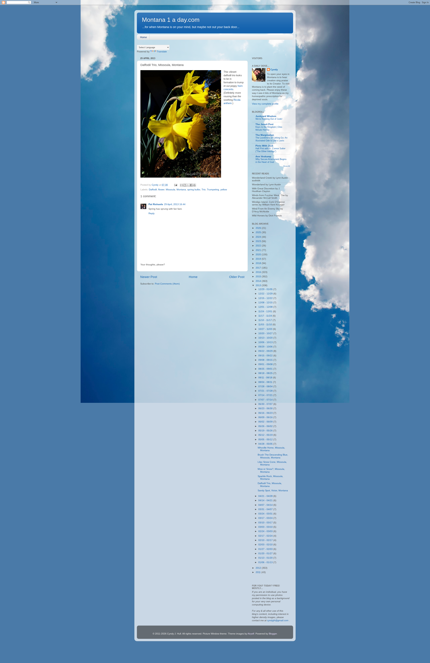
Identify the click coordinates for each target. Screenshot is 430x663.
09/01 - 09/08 (265, 364)
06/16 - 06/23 (265, 413)
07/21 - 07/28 (265, 391)
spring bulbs (193, 189)
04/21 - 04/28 (265, 496)
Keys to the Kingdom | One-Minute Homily (269, 128)
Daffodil (153, 189)
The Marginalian (264, 135)
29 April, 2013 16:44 (174, 204)
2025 (259, 232)
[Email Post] (175, 185)
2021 (259, 250)
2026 (259, 228)
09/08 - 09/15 (265, 360)
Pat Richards (155, 204)
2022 (259, 245)
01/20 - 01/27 (265, 553)
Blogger (273, 633)
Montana (181, 189)
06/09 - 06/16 (265, 417)
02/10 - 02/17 (265, 540)
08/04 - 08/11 (265, 382)
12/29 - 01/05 (265, 289)
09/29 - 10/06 (265, 346)
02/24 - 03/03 (265, 531)
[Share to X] (188, 185)
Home (143, 37)
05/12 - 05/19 (265, 435)
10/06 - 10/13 (265, 342)
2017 (259, 268)
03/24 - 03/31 (265, 513)
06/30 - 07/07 (265, 404)
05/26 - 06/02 (265, 426)
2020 (259, 254)
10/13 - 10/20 (265, 338)
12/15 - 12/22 (265, 298)
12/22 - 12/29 (265, 293)
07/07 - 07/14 (265, 399)
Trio (204, 189)
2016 (259, 272)
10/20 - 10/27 (265, 333)
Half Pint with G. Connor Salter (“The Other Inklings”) (270, 150)
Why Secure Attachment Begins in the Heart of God (271, 160)
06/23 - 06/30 (265, 408)
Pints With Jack (264, 146)
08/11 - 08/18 (265, 377)
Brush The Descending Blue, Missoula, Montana (273, 456)
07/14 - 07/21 (265, 395)
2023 (259, 241)
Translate (162, 51)
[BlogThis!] (184, 185)
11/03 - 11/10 (265, 324)
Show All (286, 166)
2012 (259, 568)
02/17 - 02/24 (265, 536)
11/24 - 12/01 (265, 311)
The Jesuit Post (264, 124)
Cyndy (274, 69)
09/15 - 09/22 (265, 355)
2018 (259, 263)
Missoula (170, 189)
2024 (259, 237)
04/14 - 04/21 (265, 500)
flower (161, 189)
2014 (259, 281)
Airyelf (251, 633)
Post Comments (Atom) (167, 283)
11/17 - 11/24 (265, 316)
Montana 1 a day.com (171, 19)
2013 (259, 285)
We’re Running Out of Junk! (268, 119)
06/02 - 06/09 (265, 421)
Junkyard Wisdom (265, 116)
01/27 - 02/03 (265, 549)
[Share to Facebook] (191, 185)
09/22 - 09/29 (265, 351)
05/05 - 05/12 (265, 439)
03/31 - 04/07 (265, 509)
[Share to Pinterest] (194, 185)
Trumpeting (213, 189)
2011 (258, 572)
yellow (223, 189)
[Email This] (181, 185)
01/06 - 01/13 (265, 562)
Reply (151, 213)
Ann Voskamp (263, 156)
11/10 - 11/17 (265, 320)
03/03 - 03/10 (265, 527)
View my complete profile (265, 104)
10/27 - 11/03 (265, 329)
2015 (259, 276)
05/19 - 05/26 (265, 430)
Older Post (236, 277)
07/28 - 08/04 (265, 386)
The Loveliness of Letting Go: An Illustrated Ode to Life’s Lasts (271, 139)
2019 (259, 259)
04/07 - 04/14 (265, 505)
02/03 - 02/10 (265, 544)
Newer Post (148, 277)
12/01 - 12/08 (265, 307)
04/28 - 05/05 (265, 444)
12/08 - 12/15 (265, 302)
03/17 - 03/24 (265, 518)
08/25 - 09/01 (265, 369)
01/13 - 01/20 (265, 558)
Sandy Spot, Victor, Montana (273, 490)
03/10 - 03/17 (265, 522)
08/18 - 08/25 (265, 373)
